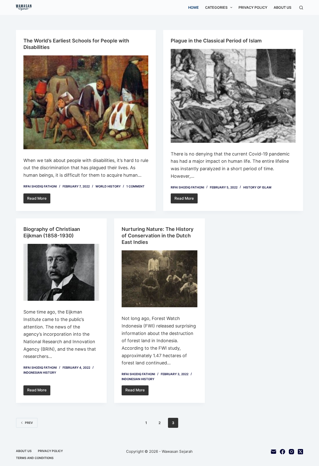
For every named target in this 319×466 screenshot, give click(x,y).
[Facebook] (282, 451)
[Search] (301, 7)
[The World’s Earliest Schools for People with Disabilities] (85, 102)
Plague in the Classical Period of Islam (216, 41)
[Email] (273, 451)
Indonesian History (39, 372)
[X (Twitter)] (300, 451)
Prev (29, 423)
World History (108, 186)
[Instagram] (291, 451)
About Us (282, 7)
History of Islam (257, 187)
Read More (38, 199)
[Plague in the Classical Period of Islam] (233, 96)
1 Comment (135, 186)
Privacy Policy (253, 7)
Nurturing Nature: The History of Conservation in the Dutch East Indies (158, 235)
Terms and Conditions (35, 458)
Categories (216, 7)
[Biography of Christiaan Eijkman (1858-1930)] (61, 272)
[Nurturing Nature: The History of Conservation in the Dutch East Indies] (159, 278)
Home (193, 7)
